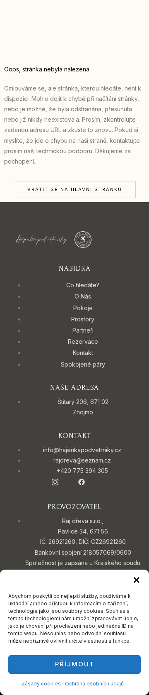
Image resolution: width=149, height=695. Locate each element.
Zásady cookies (41, 683)
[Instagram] (55, 482)
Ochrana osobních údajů (94, 683)
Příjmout (74, 664)
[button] (136, 580)
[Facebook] (81, 482)
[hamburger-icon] (133, 7)
